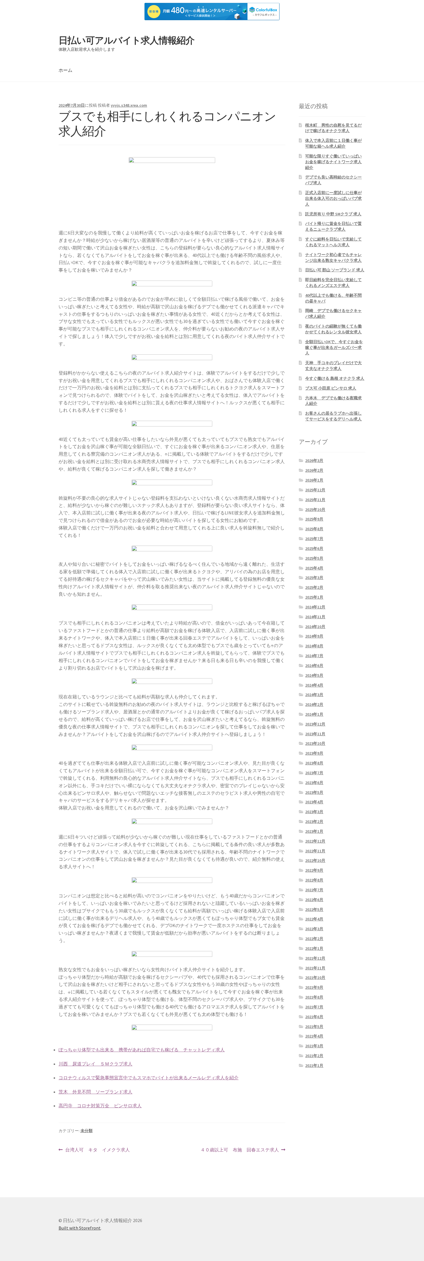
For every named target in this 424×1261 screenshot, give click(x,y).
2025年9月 (314, 519)
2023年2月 (314, 821)
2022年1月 (314, 948)
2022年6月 (314, 899)
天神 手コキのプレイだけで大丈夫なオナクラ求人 (333, 365)
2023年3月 (314, 811)
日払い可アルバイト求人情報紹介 (126, 40)
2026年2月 (314, 470)
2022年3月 (314, 928)
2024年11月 (315, 616)
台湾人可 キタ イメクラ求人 (97, 1150)
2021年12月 (315, 958)
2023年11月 (315, 733)
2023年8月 (314, 763)
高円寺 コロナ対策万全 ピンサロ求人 (100, 1105)
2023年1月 (314, 831)
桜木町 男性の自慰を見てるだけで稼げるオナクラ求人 (333, 128)
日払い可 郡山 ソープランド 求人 (334, 270)
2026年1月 (314, 480)
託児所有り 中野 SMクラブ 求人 (333, 214)
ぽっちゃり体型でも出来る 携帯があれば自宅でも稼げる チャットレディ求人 (142, 1050)
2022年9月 (314, 870)
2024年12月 (315, 607)
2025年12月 (315, 490)
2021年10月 (315, 977)
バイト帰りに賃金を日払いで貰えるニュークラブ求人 (333, 226)
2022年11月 (315, 851)
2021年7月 (314, 1007)
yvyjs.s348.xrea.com (129, 105)
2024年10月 (315, 626)
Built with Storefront (80, 1228)
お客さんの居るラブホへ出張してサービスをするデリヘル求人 (333, 416)
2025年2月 (314, 587)
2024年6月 (314, 665)
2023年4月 (314, 802)
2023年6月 (314, 782)
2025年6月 (314, 548)
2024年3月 (314, 694)
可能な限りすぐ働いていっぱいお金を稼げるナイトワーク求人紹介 (333, 161)
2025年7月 (314, 538)
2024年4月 (314, 685)
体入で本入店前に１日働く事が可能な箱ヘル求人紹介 (333, 143)
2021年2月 (314, 1055)
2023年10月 (315, 743)
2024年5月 (314, 675)
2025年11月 (315, 499)
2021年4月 (314, 1036)
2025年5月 (314, 558)
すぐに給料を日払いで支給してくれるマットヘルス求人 (333, 241)
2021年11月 (315, 968)
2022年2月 (314, 938)
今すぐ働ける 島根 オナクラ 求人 (334, 378)
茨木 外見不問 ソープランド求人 (95, 1092)
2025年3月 (314, 577)
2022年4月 (314, 919)
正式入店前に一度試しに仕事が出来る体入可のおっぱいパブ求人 (333, 198)
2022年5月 (314, 909)
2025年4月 (314, 568)
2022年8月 (314, 880)
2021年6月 (314, 1016)
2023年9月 (314, 753)
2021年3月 (314, 1045)
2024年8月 (314, 646)
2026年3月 (314, 460)
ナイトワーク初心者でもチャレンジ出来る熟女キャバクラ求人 (333, 257)
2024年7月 (314, 655)
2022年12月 (315, 841)
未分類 (86, 1130)
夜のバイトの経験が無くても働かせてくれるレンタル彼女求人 (333, 329)
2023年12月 (315, 724)
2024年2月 (314, 704)
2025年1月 (314, 597)
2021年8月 (314, 997)
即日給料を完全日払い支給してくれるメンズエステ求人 (333, 282)
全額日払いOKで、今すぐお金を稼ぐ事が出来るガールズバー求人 (334, 347)
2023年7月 (314, 772)
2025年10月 (315, 509)
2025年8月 (314, 528)
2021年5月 (314, 1026)
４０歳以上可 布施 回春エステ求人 (239, 1150)
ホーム (65, 70)
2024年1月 (314, 714)
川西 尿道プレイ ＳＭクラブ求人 (95, 1064)
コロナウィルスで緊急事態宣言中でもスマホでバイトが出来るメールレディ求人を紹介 (149, 1077)
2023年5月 (314, 792)
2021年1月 (314, 1065)
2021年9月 (314, 987)
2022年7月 (314, 889)
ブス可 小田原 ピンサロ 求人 (330, 388)
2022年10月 (315, 860)
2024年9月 (314, 636)
